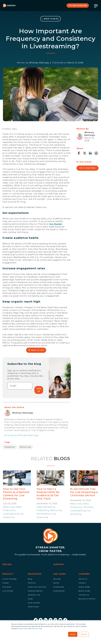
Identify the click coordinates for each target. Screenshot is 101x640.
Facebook (9, 447)
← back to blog (50, 19)
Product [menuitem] (8, 574)
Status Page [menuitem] (84, 587)
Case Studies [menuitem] (34, 603)
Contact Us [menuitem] (84, 595)
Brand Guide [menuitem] (84, 591)
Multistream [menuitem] (58, 587)
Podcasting (43, 510)
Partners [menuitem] (32, 583)
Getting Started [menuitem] (35, 591)
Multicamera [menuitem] (59, 591)
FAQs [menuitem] (30, 599)
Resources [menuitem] (35, 574)
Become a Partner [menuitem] (87, 599)
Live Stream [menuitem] (7, 591)
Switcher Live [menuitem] (34, 595)
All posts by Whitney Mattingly (21, 435)
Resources (25, 447)
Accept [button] (72, 634)
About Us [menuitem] (83, 579)
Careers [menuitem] (82, 583)
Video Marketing (46, 507)
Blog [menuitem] (30, 579)
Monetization (44, 514)
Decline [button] (84, 634)
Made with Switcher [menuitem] (37, 587)
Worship (88, 507)
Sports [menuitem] (56, 583)
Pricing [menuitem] (7, 564)
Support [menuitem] (58, 564)
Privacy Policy (22, 628)
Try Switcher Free (77, 5)
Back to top (37, 350)
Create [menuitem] (5, 583)
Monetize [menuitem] (6, 587)
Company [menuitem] (84, 574)
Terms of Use (37, 628)
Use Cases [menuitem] (59, 574)
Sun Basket (55, 224)
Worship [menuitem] (57, 579)
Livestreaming (11, 514)
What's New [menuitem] (33, 607)
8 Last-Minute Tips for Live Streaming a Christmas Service (84, 492)
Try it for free (87, 168)
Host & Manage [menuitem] (9, 579)
